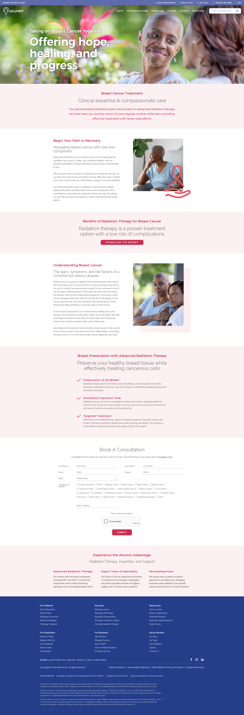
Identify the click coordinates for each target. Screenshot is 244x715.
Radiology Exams (102, 609)
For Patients (46, 605)
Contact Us (154, 651)
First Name (63, 466)
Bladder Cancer (112, 485)
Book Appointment (167, 3)
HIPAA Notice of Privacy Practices (167, 667)
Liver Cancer (161, 489)
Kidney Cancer (146, 489)
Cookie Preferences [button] (195, 667)
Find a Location (155, 609)
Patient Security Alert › (14, 3)
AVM (100, 485)
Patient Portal (45, 613)
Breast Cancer (158, 485)
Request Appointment (158, 613)
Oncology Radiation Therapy (107, 624)
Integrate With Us (47, 640)
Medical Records (223, 3)
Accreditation (45, 651)
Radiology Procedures (49, 617)
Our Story (153, 637)
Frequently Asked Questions (160, 620)
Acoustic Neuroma (86, 485)
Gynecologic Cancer (106, 489)
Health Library (155, 624)
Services (99, 605)
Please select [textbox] (82, 478)
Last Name (130, 466)
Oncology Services (102, 651)
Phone (128, 472)
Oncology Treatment (48, 624)
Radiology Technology (104, 613)
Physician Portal (46, 637)
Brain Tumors (142, 485)
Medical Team (46, 648)
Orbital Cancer (132, 493)
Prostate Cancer (168, 493)
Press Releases (155, 644)
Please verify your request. (122, 513)
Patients (184, 11)
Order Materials (46, 644)
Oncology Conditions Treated (107, 620)
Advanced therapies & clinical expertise (146, 676)
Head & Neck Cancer (127, 489)
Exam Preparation (47, 609)
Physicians (198, 11)
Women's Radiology (48, 620)
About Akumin (156, 632)
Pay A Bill (204, 3)
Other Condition (65, 506)
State (61, 478)
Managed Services (102, 640)
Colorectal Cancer (86, 489)
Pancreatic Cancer (149, 493)
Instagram (196, 658)
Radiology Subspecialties (105, 617)
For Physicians (47, 632)
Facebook (191, 658)
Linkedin (202, 658)
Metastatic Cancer (114, 493)
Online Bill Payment (157, 617)
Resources (155, 605)
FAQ (239, 3)
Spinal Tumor (109, 497)
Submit (122, 532)
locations (163, 457)
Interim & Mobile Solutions (105, 648)
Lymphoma (98, 493)
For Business (101, 632)
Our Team (153, 640)
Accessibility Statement (138, 667)
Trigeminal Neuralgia (146, 497)
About (120, 11)
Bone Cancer (128, 485)
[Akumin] (13, 11)
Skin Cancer (95, 497)
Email (61, 472)
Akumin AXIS (157, 11)
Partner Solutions (137, 11)
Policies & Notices (117, 667)
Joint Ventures (100, 637)
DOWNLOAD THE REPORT (119, 243)
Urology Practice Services (117, 676)
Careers (171, 11)
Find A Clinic (187, 3)
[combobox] (97, 478)
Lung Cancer (84, 493)
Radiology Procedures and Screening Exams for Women (80, 676)
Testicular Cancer (126, 497)
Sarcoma (82, 497)
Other (161, 497)
